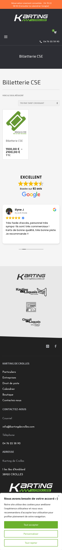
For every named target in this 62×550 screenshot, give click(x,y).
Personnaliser (31, 533)
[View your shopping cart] (55, 32)
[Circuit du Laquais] (31, 322)
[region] (31, 521)
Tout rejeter (31, 542)
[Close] (59, 496)
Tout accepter (31, 524)
